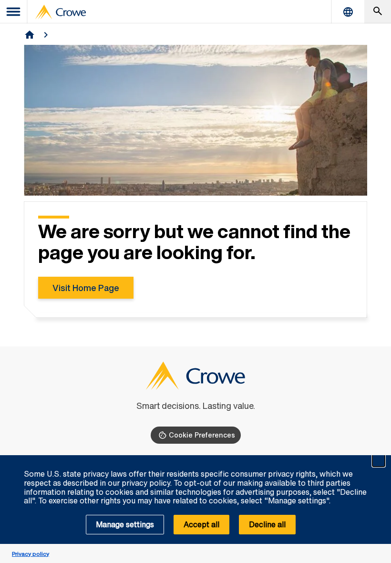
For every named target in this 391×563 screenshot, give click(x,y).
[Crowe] (60, 12)
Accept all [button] (201, 524)
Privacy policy (30, 554)
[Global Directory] (348, 11)
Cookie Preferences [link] (202, 435)
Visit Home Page (85, 288)
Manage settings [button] (125, 524)
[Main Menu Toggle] (14, 11)
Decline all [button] (267, 524)
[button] (378, 460)
